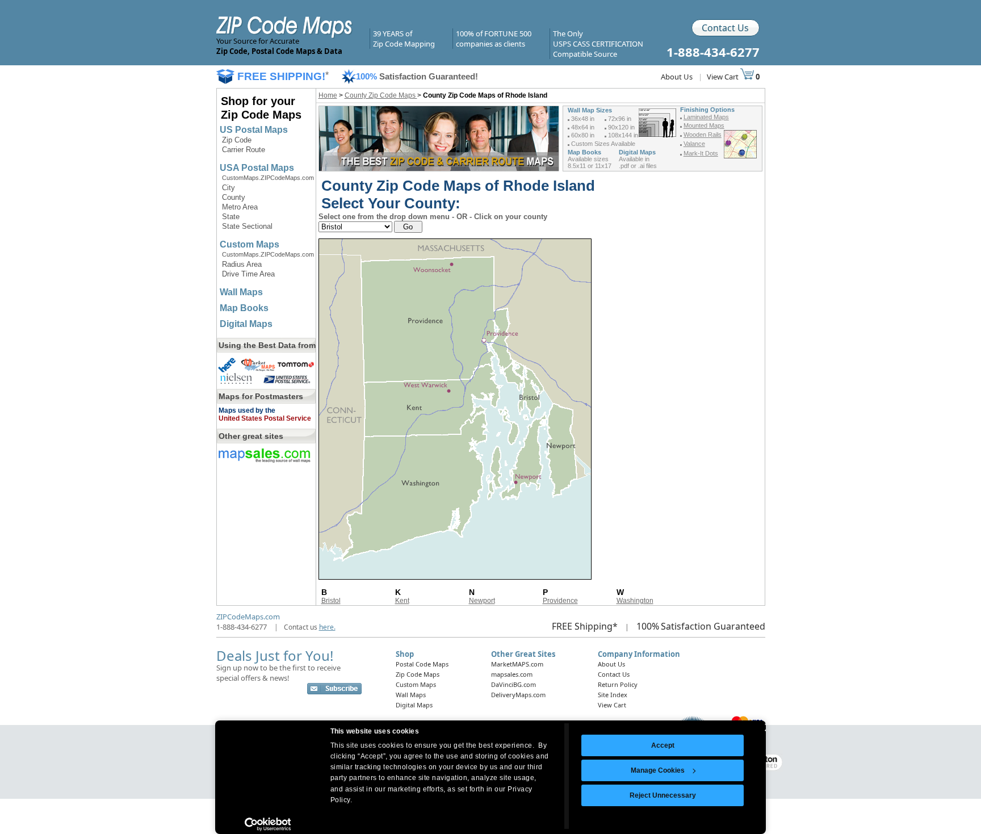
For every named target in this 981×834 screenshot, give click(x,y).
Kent (402, 601)
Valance (694, 143)
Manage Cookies (658, 770)
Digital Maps (246, 324)
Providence (560, 601)
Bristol (331, 601)
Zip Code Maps (417, 674)
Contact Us (725, 28)
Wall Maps (241, 292)
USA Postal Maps (257, 168)
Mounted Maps (704, 125)
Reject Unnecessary (663, 795)
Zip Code (236, 140)
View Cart (723, 77)
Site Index (612, 694)
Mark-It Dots (701, 153)
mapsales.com (512, 674)
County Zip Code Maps (381, 95)
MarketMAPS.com (517, 664)
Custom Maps (249, 244)
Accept (662, 745)
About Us (677, 77)
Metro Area (240, 207)
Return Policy (618, 684)
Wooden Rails (703, 134)
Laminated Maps (706, 117)
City (228, 187)
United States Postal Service (265, 418)
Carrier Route (243, 149)
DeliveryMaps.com (518, 694)
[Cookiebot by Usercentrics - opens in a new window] (267, 824)
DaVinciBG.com (513, 684)
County (233, 197)
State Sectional (247, 226)
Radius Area (242, 264)
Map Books (244, 308)
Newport (482, 601)
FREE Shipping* (585, 626)
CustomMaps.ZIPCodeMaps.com (268, 177)
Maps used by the (247, 410)
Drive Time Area (248, 274)
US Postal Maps (254, 130)
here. (327, 627)
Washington (635, 601)
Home (327, 95)
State (231, 216)
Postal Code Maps (422, 664)
